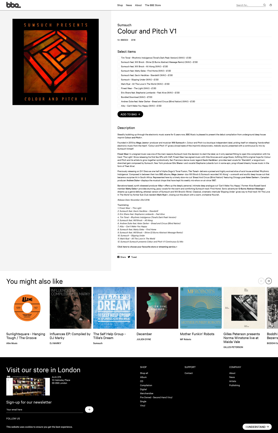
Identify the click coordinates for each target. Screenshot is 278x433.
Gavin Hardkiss (210, 160)
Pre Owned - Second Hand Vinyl (156, 397)
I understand (256, 427)
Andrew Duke (133, 180)
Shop (120, 5)
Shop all (144, 372)
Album (143, 377)
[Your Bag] (271, 5)
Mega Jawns (142, 142)
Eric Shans (177, 163)
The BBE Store (153, 5)
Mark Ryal (161, 194)
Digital (143, 389)
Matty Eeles (131, 188)
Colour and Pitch (133, 137)
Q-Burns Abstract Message (250, 188)
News (129, 5)
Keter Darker (252, 177)
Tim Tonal (193, 171)
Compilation (146, 385)
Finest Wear (122, 153)
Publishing (234, 385)
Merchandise (146, 393)
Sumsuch (124, 25)
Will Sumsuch (178, 142)
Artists (232, 381)
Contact (189, 372)
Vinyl (142, 405)
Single (143, 401)
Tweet (134, 257)
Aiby (160, 185)
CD (141, 381)
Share (123, 257)
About (138, 5)
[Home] (13, 7)
